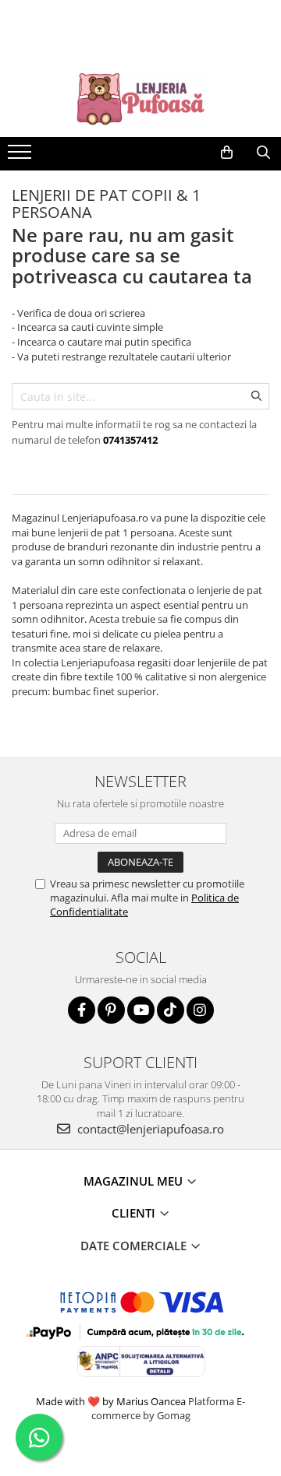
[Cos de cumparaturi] (227, 152)
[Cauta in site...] (263, 152)
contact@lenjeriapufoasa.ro (149, 1129)
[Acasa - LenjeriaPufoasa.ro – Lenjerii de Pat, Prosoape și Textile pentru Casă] (140, 98)
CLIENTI (135, 1213)
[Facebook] (81, 1010)
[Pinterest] (111, 1010)
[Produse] (21, 156)
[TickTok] (170, 1010)
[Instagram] (200, 1010)
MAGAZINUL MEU (135, 1181)
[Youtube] (141, 1010)
